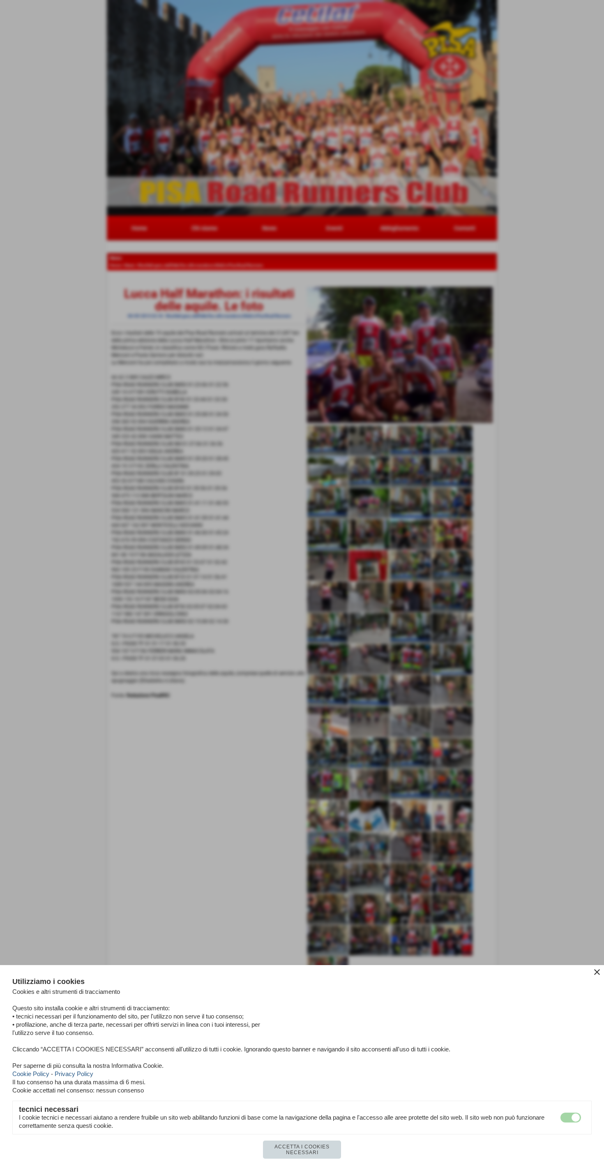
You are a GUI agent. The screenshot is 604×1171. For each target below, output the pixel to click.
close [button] (597, 972)
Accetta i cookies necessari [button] (302, 1149)
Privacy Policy (74, 1073)
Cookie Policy (30, 1073)
